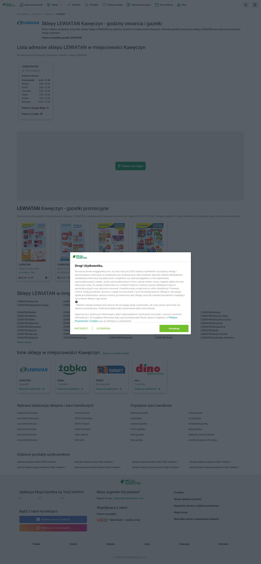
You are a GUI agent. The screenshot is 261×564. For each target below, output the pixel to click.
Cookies (94, 321)
